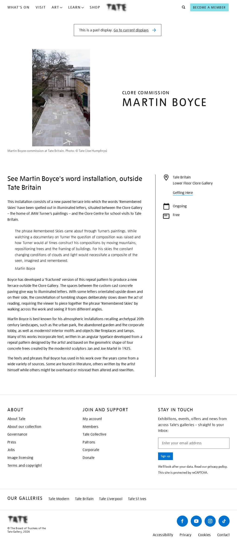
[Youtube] (196, 521)
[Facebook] (182, 521)
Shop (95, 7)
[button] (182, 7)
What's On (18, 7)
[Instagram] (210, 521)
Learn (74, 7)
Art (55, 7)
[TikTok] (224, 521)
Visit (41, 7)
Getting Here (183, 192)
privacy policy (217, 466)
